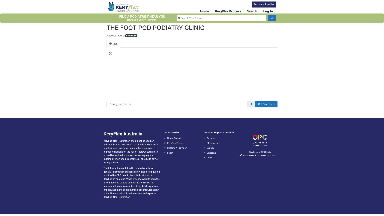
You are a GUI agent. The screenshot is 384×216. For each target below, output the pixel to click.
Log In (268, 11)
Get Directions (266, 104)
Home (204, 11)
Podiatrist (131, 35)
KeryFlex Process (228, 11)
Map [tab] (115, 43)
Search (252, 11)
